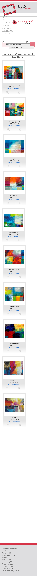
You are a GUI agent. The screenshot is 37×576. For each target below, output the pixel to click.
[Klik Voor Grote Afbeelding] (13, 72)
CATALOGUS (7, 25)
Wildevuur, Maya (8, 562)
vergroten (8, 92)
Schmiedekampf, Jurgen (10, 571)
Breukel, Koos (7, 551)
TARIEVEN (6, 28)
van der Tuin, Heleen (13, 88)
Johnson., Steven (8, 568)
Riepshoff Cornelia (8, 555)
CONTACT (6, 34)
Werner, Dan (6, 557)
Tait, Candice (6, 560)
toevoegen (19, 92)
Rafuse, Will (6, 553)
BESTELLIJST (7, 31)
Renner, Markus (7, 564)
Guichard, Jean (7, 566)
